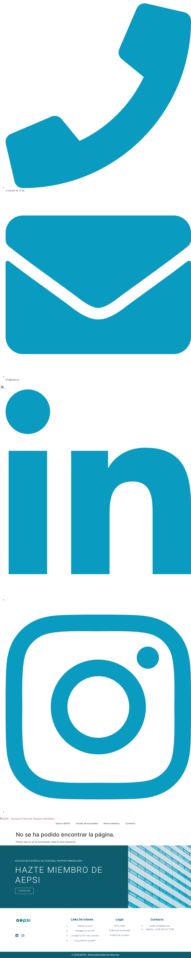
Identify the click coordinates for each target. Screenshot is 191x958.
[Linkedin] (16, 935)
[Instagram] (22, 935)
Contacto (130, 823)
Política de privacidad (119, 930)
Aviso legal (119, 925)
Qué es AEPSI (63, 823)
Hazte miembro (112, 823)
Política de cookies (119, 935)
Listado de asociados (87, 823)
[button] (2, 387)
